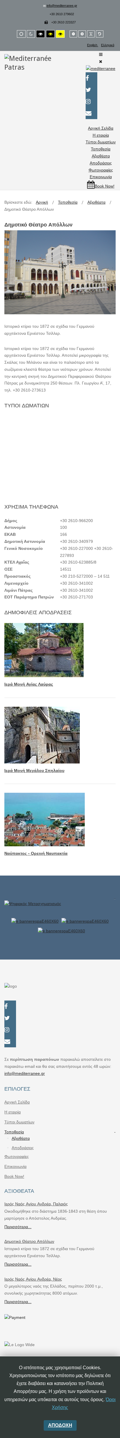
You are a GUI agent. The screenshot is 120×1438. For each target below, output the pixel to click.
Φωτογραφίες (101, 170)
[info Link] (60, 907)
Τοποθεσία (100, 149)
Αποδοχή (60, 1425)
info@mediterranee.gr (62, 5)
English (92, 45)
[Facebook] (91, 78)
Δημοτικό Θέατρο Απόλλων (29, 1241)
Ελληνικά (107, 45)
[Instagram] (10, 1030)
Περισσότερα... (17, 1226)
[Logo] (30, 63)
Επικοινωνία (101, 176)
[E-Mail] (91, 113)
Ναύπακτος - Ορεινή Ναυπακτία (36, 853)
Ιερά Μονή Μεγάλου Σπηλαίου (34, 770)
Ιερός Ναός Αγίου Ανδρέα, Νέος (33, 1279)
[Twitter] (91, 90)
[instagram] (91, 102)
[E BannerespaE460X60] (85, 921)
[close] (115, 896)
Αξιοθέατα (101, 156)
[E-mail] (10, 1042)
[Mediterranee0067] (60, 419)
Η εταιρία (101, 135)
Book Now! (14, 1176)
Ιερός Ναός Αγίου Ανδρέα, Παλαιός (36, 1204)
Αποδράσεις (101, 163)
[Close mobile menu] (100, 61)
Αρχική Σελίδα (100, 128)
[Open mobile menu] (101, 54)
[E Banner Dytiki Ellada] (36, 921)
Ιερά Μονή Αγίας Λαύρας (28, 684)
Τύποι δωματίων (101, 142)
